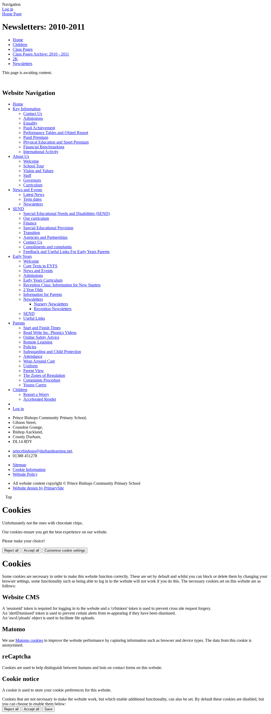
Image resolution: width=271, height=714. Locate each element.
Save (48, 709)
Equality (30, 123)
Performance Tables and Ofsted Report (55, 132)
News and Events (27, 189)
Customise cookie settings (64, 550)
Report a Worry (36, 394)
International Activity (40, 151)
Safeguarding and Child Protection (52, 351)
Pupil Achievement (39, 128)
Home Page (12, 14)
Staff (27, 175)
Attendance (32, 356)
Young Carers (34, 385)
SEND (18, 209)
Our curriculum (36, 218)
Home (18, 40)
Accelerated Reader (39, 399)
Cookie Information (29, 469)
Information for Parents (42, 294)
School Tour (33, 166)
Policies (29, 347)
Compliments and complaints (47, 247)
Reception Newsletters (52, 308)
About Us (21, 156)
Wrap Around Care (39, 361)
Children (20, 44)
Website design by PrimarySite (38, 488)
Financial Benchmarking (43, 147)
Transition (31, 232)
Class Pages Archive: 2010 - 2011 (41, 54)
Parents (19, 323)
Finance (30, 223)
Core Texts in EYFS (40, 266)
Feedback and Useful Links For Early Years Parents (66, 251)
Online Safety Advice (41, 337)
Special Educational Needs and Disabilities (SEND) (66, 213)
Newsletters (22, 63)
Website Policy (25, 474)
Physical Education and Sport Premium (56, 142)
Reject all (11, 550)
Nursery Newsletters (51, 304)
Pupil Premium (35, 137)
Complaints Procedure (41, 380)
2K (15, 59)
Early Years (22, 256)
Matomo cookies (29, 640)
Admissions (33, 118)
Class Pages (23, 49)
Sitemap (19, 465)
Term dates (32, 199)
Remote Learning (37, 342)
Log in (7, 9)
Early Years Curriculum (42, 280)
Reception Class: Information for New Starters (62, 285)
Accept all (31, 550)
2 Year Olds (33, 289)
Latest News (33, 194)
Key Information (26, 109)
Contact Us (32, 113)
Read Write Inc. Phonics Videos (49, 332)
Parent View (33, 370)
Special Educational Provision (48, 228)
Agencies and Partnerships (45, 237)
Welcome (31, 161)
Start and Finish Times (42, 328)
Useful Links (34, 318)
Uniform (30, 366)
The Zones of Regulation (44, 375)
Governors (32, 180)
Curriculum (32, 185)
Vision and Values (38, 170)
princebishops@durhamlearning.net (42, 451)
